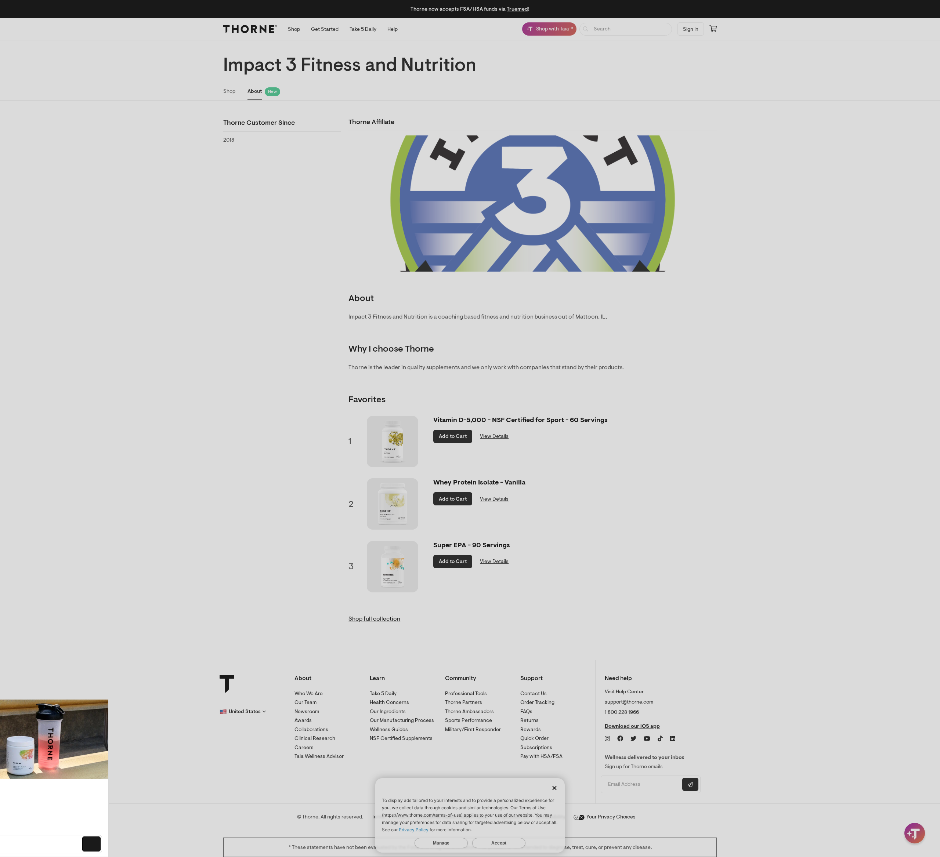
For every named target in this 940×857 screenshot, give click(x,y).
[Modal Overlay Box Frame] (75, 778)
